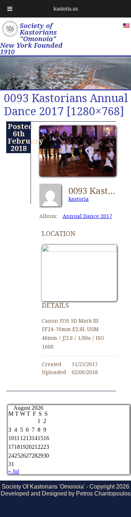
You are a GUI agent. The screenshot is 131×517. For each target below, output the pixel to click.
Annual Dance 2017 (87, 216)
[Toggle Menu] (10, 9)
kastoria (78, 198)
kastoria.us (65, 8)
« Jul (13, 471)
